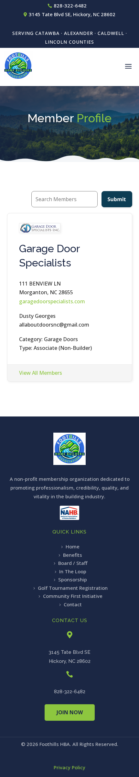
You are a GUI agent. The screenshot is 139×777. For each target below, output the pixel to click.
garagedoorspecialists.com (52, 301)
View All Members (40, 372)
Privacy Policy (69, 767)
